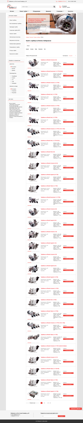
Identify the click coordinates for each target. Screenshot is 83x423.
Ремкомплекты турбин (15, 47)
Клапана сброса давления (15, 43)
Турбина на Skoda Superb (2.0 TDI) (49, 174)
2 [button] (33, 68)
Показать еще (32, 402)
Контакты (70, 11)
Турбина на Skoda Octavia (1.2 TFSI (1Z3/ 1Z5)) (53, 128)
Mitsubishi (14, 83)
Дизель (13, 70)
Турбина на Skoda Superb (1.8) (48, 243)
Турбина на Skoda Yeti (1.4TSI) (48, 299)
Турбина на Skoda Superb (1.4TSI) (49, 277)
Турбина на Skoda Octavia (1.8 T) (49, 357)
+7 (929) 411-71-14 (61, 1)
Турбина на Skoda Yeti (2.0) (48, 151)
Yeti (45, 49)
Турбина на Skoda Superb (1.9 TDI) (49, 391)
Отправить (61, 416)
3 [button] (37, 68)
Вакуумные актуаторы (14, 40)
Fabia (36, 49)
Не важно (14, 66)
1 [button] (29, 68)
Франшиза (48, 11)
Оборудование (36, 11)
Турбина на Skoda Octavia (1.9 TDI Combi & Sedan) (54, 346)
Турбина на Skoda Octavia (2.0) (49, 60)
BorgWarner (14, 76)
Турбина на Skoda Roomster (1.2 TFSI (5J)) (52, 71)
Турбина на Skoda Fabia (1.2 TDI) (49, 186)
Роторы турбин (13, 50)
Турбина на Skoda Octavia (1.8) (49, 231)
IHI (12, 79)
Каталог (12, 11)
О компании (59, 11)
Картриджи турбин (14, 26)
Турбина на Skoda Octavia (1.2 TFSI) (50, 82)
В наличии (14, 90)
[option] (51, 23)
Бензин (13, 68)
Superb (27, 49)
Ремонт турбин (23, 11)
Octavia (31, 49)
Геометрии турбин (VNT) (15, 30)
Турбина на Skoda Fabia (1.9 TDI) (49, 334)
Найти (54, 7)
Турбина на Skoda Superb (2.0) (48, 220)
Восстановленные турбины (15, 23)
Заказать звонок (75, 408)
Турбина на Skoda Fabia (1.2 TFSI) (49, 311)
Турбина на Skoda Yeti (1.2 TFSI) (49, 94)
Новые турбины (13, 20)
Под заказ (14, 92)
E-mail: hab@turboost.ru (15, 414)
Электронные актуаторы (15, 37)
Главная (27, 37)
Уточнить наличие (68, 64)
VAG (13, 81)
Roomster (40, 49)
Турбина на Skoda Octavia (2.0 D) (49, 163)
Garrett (13, 77)
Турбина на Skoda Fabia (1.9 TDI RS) (50, 368)
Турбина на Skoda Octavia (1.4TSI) (49, 288)
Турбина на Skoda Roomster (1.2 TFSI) (50, 197)
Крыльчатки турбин (14, 53)
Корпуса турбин (13, 33)
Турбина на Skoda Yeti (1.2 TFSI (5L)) (50, 140)
